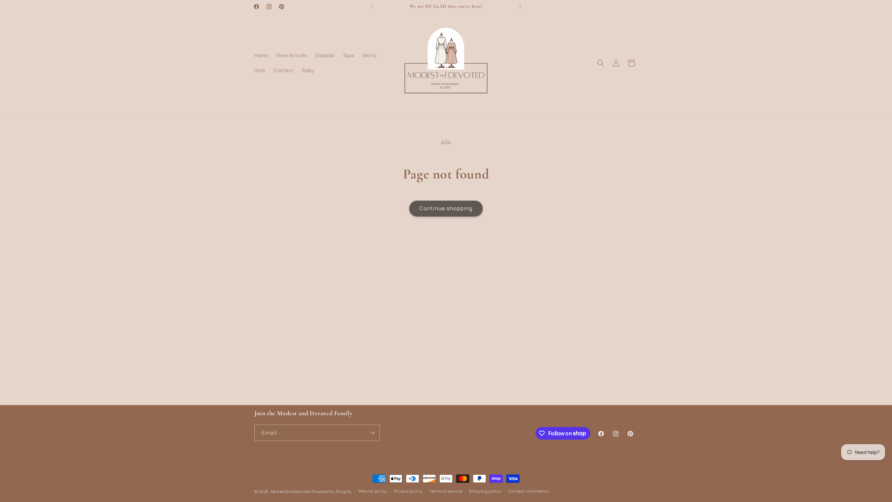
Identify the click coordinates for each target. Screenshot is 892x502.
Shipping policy (485, 491)
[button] (600, 63)
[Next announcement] (520, 6)
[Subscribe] (371, 433)
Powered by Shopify (332, 491)
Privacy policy (408, 491)
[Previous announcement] (371, 6)
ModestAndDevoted (291, 491)
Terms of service (445, 491)
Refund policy (373, 491)
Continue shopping (446, 208)
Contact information (528, 491)
